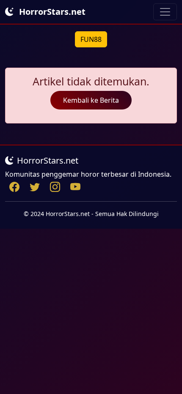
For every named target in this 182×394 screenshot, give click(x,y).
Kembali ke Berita (91, 100)
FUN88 (91, 39)
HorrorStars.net (51, 11)
